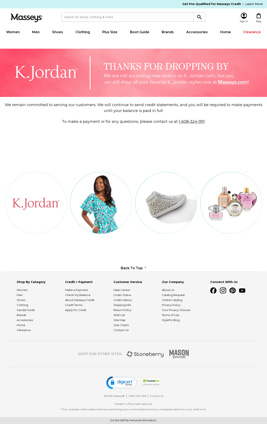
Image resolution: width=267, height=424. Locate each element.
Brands (168, 32)
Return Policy (122, 310)
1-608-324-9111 (192, 121)
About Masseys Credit (79, 300)
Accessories (197, 32)
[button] (122, 382)
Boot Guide (139, 32)
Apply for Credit (75, 310)
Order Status (122, 295)
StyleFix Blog (171, 320)
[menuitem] (13, 32)
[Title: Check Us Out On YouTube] (242, 290)
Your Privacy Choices (176, 310)
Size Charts (121, 325)
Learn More (254, 4)
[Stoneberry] (145, 354)
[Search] (199, 17)
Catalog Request (173, 295)
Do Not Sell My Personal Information (133, 420)
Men (36, 32)
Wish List (119, 315)
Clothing (83, 32)
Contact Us (120, 330)
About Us (168, 290)
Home (225, 32)
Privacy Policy (171, 305)
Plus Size (109, 32)
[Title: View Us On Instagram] (223, 290)
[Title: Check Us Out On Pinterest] (232, 290)
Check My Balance (78, 295)
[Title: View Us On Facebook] (213, 290)
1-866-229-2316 (137, 395)
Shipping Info (122, 305)
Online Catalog (172, 300)
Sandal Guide (26, 310)
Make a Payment (76, 290)
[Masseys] (26, 18)
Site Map (119, 320)
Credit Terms (73, 305)
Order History (122, 300)
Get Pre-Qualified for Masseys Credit (211, 4)
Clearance (252, 32)
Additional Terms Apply (173, 40)
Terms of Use (170, 315)
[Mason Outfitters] (179, 353)
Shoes (57, 32)
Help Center (121, 290)
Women (13, 32)
